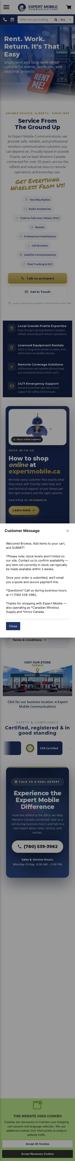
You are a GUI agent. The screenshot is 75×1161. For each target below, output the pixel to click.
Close (13, 626)
